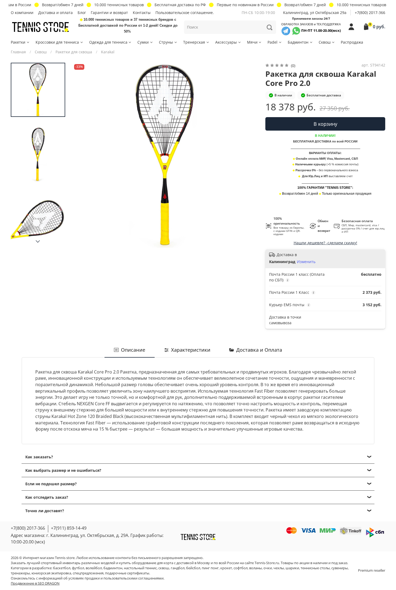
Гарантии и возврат (109, 12)
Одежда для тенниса (108, 42)
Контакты (142, 12)
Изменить (306, 261)
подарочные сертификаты (127, 573)
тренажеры (20, 573)
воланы (255, 568)
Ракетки (18, 42)
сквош (163, 568)
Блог (82, 12)
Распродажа (352, 42)
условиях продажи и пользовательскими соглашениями (116, 578)
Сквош (325, 42)
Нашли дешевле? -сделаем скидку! (325, 242)
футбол (78, 568)
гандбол (178, 568)
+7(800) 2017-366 (370, 12)
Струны (166, 42)
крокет (226, 568)
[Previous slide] (82, 155)
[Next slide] (38, 241)
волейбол (94, 568)
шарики (292, 568)
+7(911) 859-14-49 (68, 528)
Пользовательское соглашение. (184, 12)
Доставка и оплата (55, 12)
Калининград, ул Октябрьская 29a (314, 12)
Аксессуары (226, 42)
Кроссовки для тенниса (57, 42)
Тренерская (194, 42)
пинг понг (210, 568)
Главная (18, 51)
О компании (22, 12)
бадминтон (112, 568)
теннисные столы (315, 568)
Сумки (143, 42)
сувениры (339, 568)
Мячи (252, 42)
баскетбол (61, 568)
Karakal (107, 51)
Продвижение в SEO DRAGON (35, 583)
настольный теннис (140, 568)
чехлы (278, 568)
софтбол (241, 568)
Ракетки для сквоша (73, 51)
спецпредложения (88, 573)
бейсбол (193, 568)
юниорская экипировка (51, 573)
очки (267, 568)
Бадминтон (298, 42)
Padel (272, 42)
